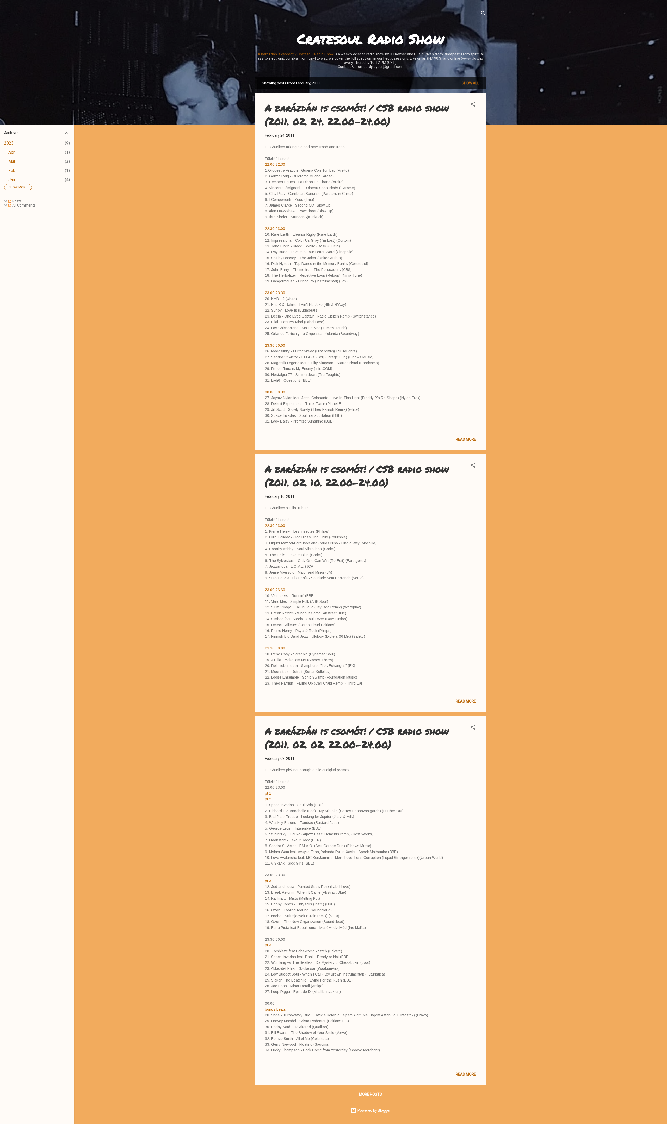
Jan (11, 179)
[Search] (483, 14)
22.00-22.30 (275, 164)
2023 (9, 143)
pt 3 (268, 881)
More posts (370, 1094)
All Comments (23, 205)
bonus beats (275, 1009)
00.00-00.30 (275, 392)
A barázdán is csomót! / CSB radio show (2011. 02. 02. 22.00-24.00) (357, 737)
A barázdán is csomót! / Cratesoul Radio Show (296, 54)
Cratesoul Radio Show (370, 38)
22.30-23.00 (275, 229)
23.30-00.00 (275, 345)
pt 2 (268, 799)
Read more (466, 439)
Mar (11, 161)
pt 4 (268, 945)
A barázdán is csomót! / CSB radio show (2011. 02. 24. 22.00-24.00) (357, 114)
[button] (473, 105)
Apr (11, 152)
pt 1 (268, 793)
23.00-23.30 (275, 293)
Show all (470, 83)
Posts (16, 201)
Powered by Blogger (374, 1110)
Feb (11, 170)
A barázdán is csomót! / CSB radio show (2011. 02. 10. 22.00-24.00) (357, 475)
